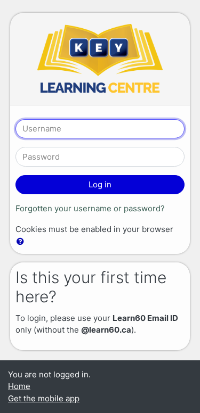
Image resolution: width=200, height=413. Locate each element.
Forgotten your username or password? (90, 208)
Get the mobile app (43, 398)
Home (19, 386)
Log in (100, 184)
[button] (22, 242)
